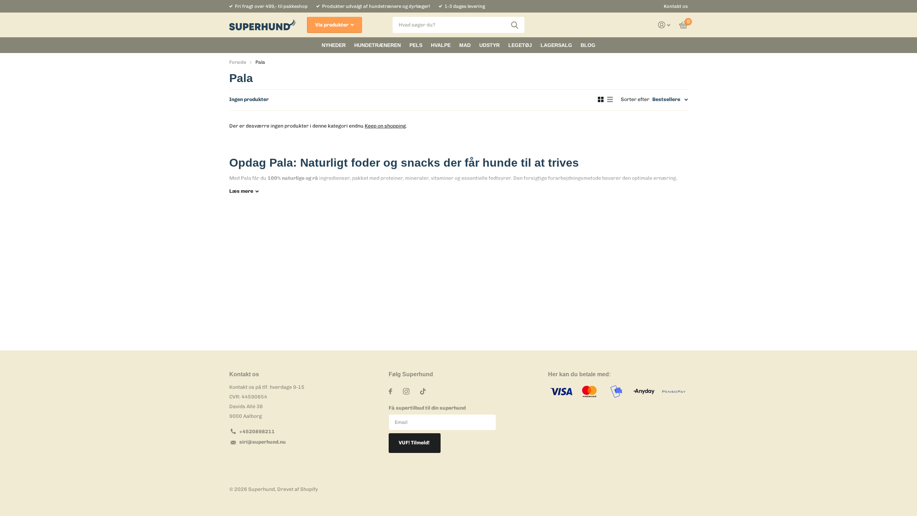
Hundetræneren (377, 45)
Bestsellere (666, 99)
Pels (415, 45)
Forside (237, 62)
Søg (514, 25)
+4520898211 (257, 432)
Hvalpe (441, 45)
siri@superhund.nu (262, 442)
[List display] (610, 99)
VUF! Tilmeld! (415, 443)
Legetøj (520, 45)
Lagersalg (556, 45)
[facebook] (390, 391)
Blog (588, 45)
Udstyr (489, 45)
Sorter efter (635, 99)
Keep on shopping (385, 126)
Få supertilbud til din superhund (427, 408)
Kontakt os (676, 6)
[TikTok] (423, 391)
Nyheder (334, 45)
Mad (465, 45)
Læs (241, 191)
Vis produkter (332, 25)
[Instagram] (406, 391)
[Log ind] (664, 25)
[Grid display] (601, 99)
